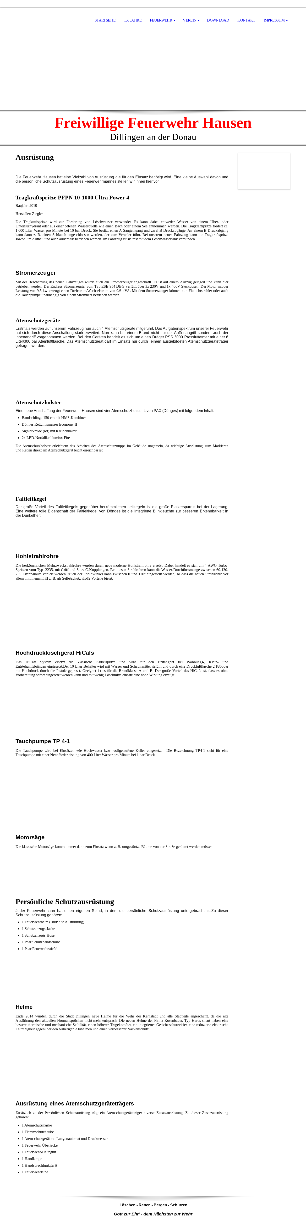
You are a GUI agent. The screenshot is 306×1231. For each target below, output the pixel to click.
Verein (189, 20)
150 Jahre (133, 20)
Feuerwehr (161, 20)
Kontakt (246, 20)
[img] (39, 20)
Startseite (105, 20)
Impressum (274, 20)
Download (218, 20)
